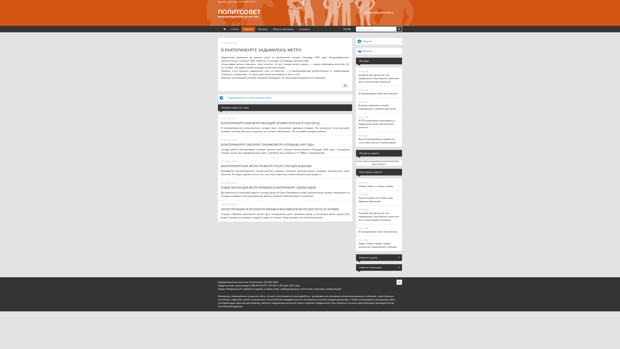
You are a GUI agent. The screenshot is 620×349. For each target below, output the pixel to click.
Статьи (234, 29)
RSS (346, 29)
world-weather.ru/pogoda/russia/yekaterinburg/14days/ (380, 161)
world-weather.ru (379, 164)
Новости (248, 29)
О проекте (304, 29)
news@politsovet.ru (380, 12)
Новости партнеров (283, 29)
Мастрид (262, 29)
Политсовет (239, 12)
